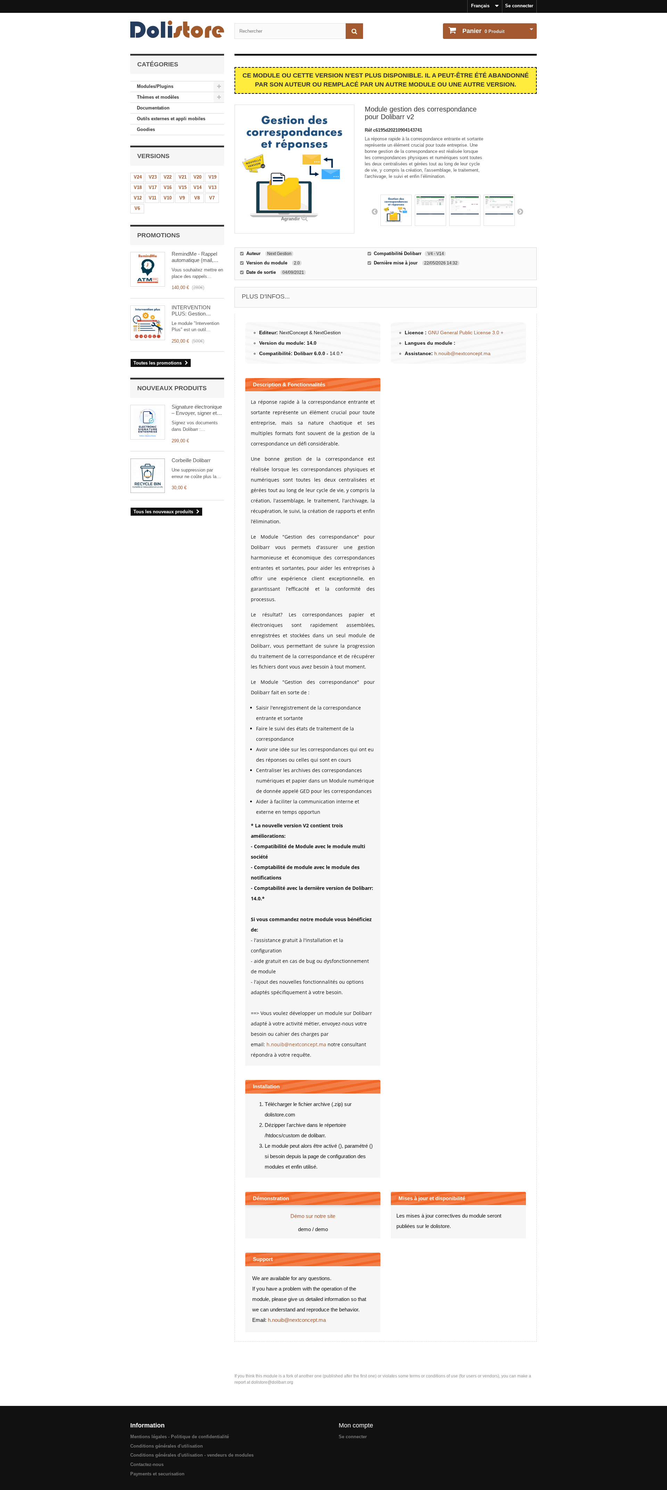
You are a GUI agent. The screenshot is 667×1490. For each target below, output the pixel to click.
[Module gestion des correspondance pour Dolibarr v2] (396, 210)
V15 (183, 187)
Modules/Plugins (155, 86)
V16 (168, 187)
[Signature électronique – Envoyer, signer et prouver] (147, 422)
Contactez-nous (147, 1464)
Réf (369, 130)
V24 (138, 177)
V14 (197, 187)
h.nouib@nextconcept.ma (462, 353)
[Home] (177, 29)
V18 (138, 187)
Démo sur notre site (312, 1216)
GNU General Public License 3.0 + (465, 332)
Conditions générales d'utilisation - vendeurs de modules (192, 1455)
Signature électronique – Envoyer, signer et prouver (197, 410)
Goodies (146, 129)
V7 (212, 197)
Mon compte (356, 1425)
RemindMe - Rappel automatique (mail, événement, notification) (194, 257)
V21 (183, 177)
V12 (138, 197)
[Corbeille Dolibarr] (147, 475)
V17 (153, 187)
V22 (168, 177)
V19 (212, 177)
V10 (168, 197)
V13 (212, 187)
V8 (197, 197)
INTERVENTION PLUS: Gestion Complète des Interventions (191, 310)
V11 (152, 197)
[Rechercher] (354, 31)
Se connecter (519, 5)
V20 (197, 177)
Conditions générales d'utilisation (166, 1446)
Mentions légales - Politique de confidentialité (179, 1436)
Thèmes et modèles (158, 97)
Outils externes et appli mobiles (171, 118)
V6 (137, 208)
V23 (153, 177)
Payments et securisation (157, 1473)
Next (520, 211)
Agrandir (290, 218)
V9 (182, 197)
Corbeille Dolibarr (191, 460)
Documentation (153, 107)
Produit (483, 30)
